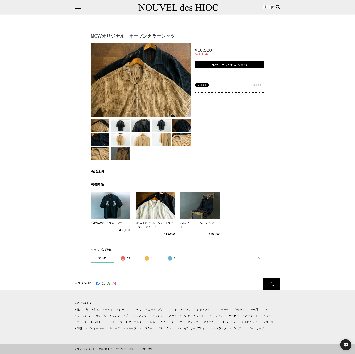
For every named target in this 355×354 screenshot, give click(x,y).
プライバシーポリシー (127, 349)
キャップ (239, 309)
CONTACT (146, 349)
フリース (268, 322)
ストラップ (219, 328)
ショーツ (115, 328)
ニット (173, 309)
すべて (102, 258)
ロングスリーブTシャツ (193, 328)
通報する (257, 85)
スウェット (251, 315)
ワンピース (167, 322)
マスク (186, 315)
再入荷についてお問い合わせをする (229, 64)
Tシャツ (137, 309)
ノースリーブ (256, 328)
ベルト (109, 309)
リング (159, 315)
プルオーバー (96, 328)
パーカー (234, 315)
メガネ (173, 315)
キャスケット (211, 322)
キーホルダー (136, 322)
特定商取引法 (105, 349)
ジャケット (203, 309)
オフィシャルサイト (85, 349)
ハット (268, 309)
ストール (82, 322)
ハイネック (216, 315)
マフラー (147, 328)
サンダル (101, 315)
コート (200, 315)
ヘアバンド (231, 322)
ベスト (97, 322)
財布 (96, 309)
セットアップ (115, 322)
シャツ (123, 309)
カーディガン (155, 309)
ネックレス (83, 315)
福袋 (152, 322)
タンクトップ (120, 315)
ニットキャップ (189, 322)
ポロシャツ (250, 322)
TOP (272, 285)
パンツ (187, 309)
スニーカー (222, 309)
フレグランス (166, 328)
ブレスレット (141, 315)
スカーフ (131, 328)
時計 (79, 328)
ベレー (268, 315)
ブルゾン (237, 328)
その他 (254, 309)
